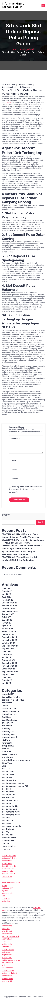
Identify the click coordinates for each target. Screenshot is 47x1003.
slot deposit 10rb (10, 800)
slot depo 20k (8, 794)
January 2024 (8, 660)
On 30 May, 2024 (8, 85)
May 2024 (6, 657)
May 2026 (6, 594)
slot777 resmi (7, 976)
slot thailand (8, 829)
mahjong (6, 728)
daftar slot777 (9, 708)
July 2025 (6, 617)
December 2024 (9, 637)
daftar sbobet (7, 963)
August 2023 (8, 674)
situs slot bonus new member (16, 760)
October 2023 (8, 669)
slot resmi (6, 823)
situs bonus (7, 757)
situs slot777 (7, 934)
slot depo (6, 789)
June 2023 (7, 680)
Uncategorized (26, 49)
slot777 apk (7, 835)
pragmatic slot (7, 955)
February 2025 (9, 631)
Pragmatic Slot (8, 869)
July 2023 (6, 677)
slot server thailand (9, 973)
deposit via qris (9, 714)
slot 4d (4, 885)
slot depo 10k (8, 792)
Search (6, 514)
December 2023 (9, 663)
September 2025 (10, 611)
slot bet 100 (6, 947)
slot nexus (6, 952)
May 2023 (6, 683)
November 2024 (9, 640)
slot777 (5, 832)
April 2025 (6, 626)
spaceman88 (8, 840)
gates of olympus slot (10, 936)
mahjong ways (8, 734)
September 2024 (10, 646)
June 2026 (7, 591)
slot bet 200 (7, 772)
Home (13, 49)
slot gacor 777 (7, 888)
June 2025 (7, 620)
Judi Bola (6, 717)
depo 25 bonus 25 (10, 711)
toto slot (6, 843)
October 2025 (8, 608)
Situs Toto (7, 763)
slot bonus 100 (9, 780)
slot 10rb (5, 942)
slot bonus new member (13, 783)
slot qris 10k (7, 820)
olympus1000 (8, 746)
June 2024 (7, 654)
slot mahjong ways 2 (11, 815)
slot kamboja (7, 944)
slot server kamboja (11, 826)
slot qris (8, 103)
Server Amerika (9, 754)
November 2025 (9, 606)
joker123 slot (7, 931)
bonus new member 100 (13, 700)
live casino (7, 726)
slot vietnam (7, 863)
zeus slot (6, 849)
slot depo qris (7, 957)
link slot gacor (7, 968)
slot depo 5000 (8, 971)
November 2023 (9, 666)
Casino (5, 706)
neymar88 (7, 743)
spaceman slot (9, 838)
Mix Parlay (6, 740)
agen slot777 (8, 694)
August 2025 (8, 614)
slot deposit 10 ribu (9, 858)
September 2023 (10, 672)
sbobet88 (6, 751)
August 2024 (8, 649)
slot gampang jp (9, 809)
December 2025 (9, 603)
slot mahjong (7, 926)
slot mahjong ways (11, 812)
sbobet (5, 749)
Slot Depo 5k (8, 797)
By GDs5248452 (25, 85)
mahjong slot (8, 731)
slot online (6, 901)
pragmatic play (8, 871)
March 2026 (7, 600)
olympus (5, 891)
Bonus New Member (11, 697)
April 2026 (7, 597)
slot (3, 896)
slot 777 (6, 769)
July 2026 (6, 588)
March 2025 (7, 628)
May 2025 (6, 623)
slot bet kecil (8, 774)
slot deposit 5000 (9, 855)
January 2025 (8, 634)
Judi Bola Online (9, 720)
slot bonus (7, 777)
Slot (4, 766)
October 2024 (8, 643)
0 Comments (26, 87)
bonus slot (7, 703)
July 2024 (6, 651)
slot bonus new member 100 (15, 786)
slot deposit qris (8, 949)
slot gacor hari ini (10, 806)
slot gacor (7, 803)
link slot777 (7, 723)
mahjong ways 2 (9, 737)
